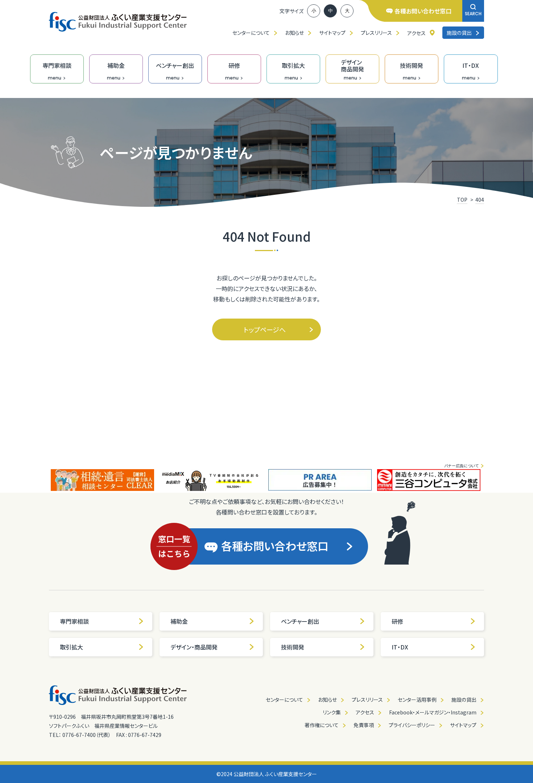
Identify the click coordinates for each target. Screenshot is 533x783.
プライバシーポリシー (412, 725)
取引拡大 (71, 647)
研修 (397, 621)
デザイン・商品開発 (194, 647)
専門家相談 (74, 621)
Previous (43, 480)
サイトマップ (332, 32)
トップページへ (265, 329)
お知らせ (294, 32)
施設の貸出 (459, 32)
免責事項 (364, 725)
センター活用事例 (417, 699)
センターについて (251, 32)
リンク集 (332, 712)
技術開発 (292, 647)
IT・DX (400, 647)
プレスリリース (376, 32)
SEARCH (473, 14)
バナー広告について (461, 465)
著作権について (322, 725)
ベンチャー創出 (300, 621)
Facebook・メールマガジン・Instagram (432, 712)
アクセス (416, 33)
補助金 (179, 621)
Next (489, 480)
